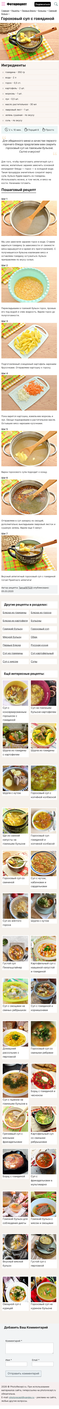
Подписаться (42, 4)
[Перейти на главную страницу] (17, 4)
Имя (8, 1360)
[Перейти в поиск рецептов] (56, 4)
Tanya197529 (26, 587)
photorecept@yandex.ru (21, 1397)
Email (35, 1360)
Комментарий (13, 1340)
